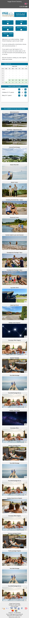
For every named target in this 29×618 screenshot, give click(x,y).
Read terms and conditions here (14, 615)
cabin (21, 21)
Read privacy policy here (14, 617)
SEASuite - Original (8, 33)
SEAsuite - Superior (8, 27)
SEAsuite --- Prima (21, 27)
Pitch (8, 21)
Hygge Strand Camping (14, 1)
